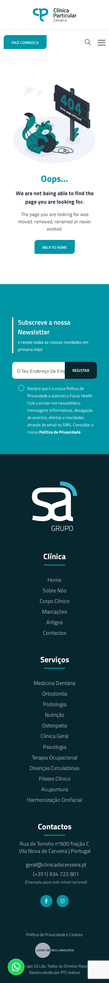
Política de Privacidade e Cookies (54, 934)
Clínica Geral (54, 736)
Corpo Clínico (55, 601)
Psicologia (54, 747)
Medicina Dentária (54, 683)
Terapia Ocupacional (54, 758)
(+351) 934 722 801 (56, 877)
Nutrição (54, 715)
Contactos (54, 633)
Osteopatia (54, 725)
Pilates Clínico (55, 779)
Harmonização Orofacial (54, 800)
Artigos (54, 622)
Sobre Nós (54, 591)
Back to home (54, 247)
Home (54, 580)
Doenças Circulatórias (54, 768)
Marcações (54, 612)
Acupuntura (54, 789)
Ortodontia (54, 694)
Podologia (54, 704)
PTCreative (70, 972)
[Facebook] (46, 901)
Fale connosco (25, 42)
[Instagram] (63, 901)
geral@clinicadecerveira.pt (56, 865)
